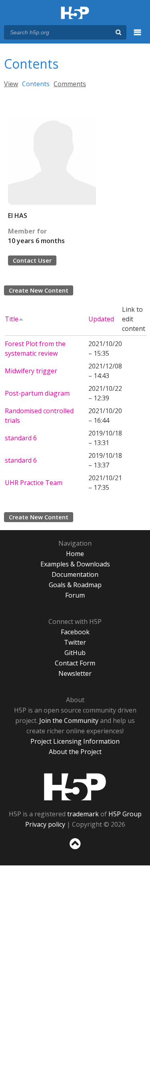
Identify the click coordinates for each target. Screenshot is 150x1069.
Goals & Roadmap (75, 584)
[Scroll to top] (75, 849)
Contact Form (75, 663)
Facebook (75, 632)
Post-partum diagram (37, 393)
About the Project (75, 751)
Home (75, 553)
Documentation (75, 574)
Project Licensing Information (75, 741)
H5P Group (125, 814)
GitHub (75, 652)
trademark (83, 814)
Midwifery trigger (31, 370)
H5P (75, 787)
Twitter (75, 642)
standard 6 (21, 438)
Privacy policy (45, 824)
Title (11, 319)
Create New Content (38, 290)
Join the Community (68, 720)
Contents (36, 83)
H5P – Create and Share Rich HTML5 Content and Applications (75, 13)
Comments (70, 83)
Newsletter (75, 673)
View (11, 83)
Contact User (32, 260)
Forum (75, 595)
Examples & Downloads (75, 564)
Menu (137, 36)
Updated (101, 319)
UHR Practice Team (33, 482)
